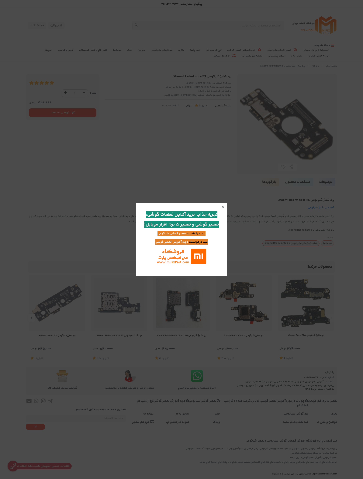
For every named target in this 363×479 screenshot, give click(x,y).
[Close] (223, 207)
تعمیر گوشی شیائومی (171, 233)
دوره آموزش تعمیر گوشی (171, 242)
